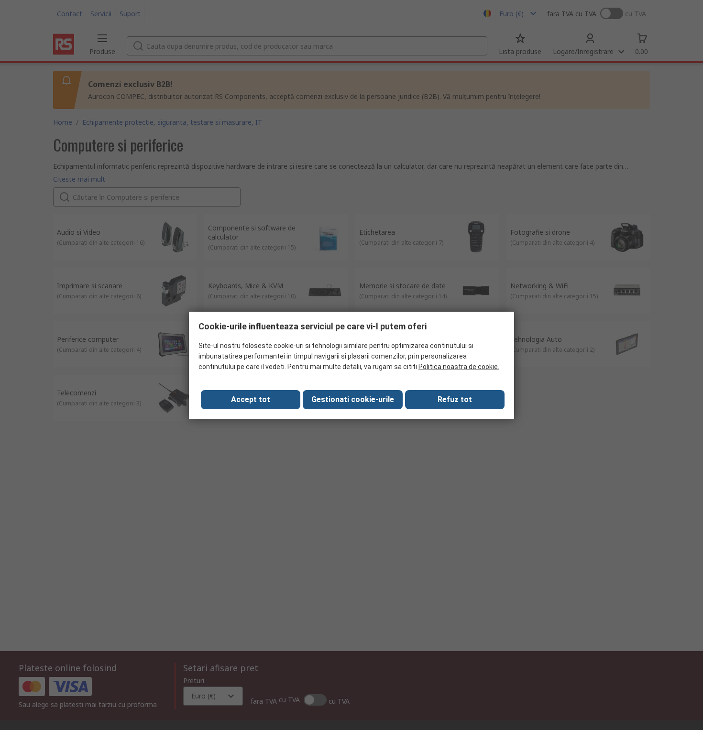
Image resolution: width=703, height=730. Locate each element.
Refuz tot (455, 399)
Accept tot (250, 399)
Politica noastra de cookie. (458, 366)
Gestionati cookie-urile (352, 399)
